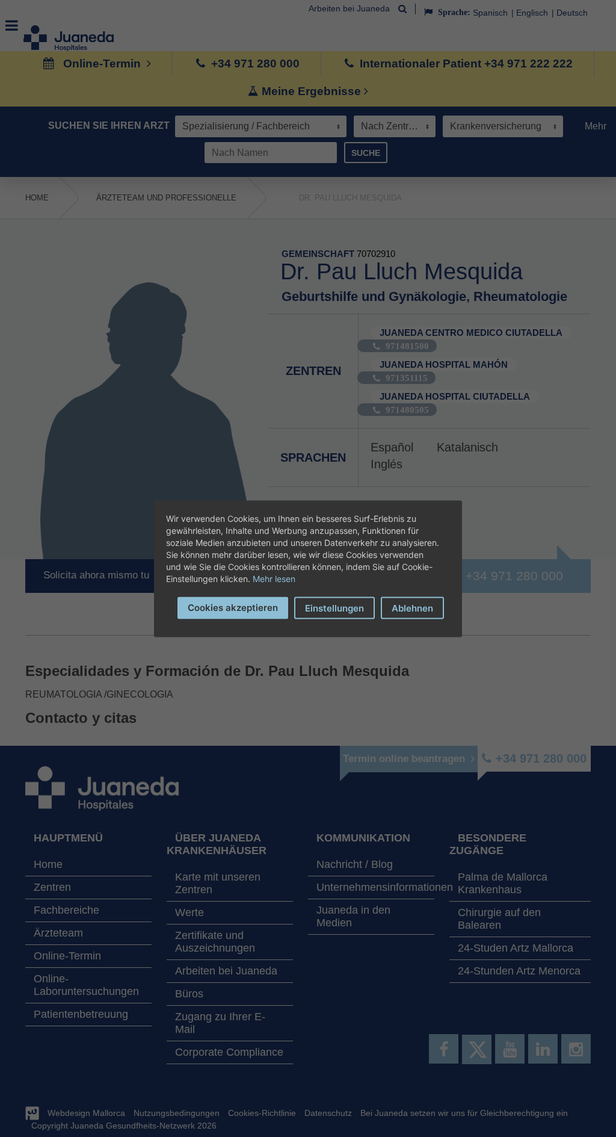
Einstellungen (334, 607)
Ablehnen (412, 607)
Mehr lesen (274, 578)
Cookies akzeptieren (233, 607)
